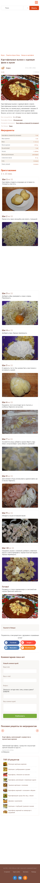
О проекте (7, 872)
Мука (3, 141)
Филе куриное (6, 145)
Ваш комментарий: (9, 701)
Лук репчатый (6, 148)
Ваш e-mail (7, 676)
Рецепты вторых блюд (13, 55)
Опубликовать (20, 716)
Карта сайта (16, 872)
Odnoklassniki (29, 648)
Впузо (3, 55)
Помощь (33, 872)
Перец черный (6, 164)
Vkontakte (13, 648)
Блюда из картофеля (27, 55)
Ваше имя (6, 667)
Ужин (11, 126)
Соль (3, 161)
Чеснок (4, 151)
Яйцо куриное (6, 138)
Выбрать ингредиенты (26, 8)
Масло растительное (8, 154)
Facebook (13, 643)
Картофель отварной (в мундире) (11, 135)
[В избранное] (38, 68)
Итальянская (18, 120)
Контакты (25, 872)
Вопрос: (5, 686)
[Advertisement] (20, 32)
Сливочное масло (7, 157)
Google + (29, 643)
